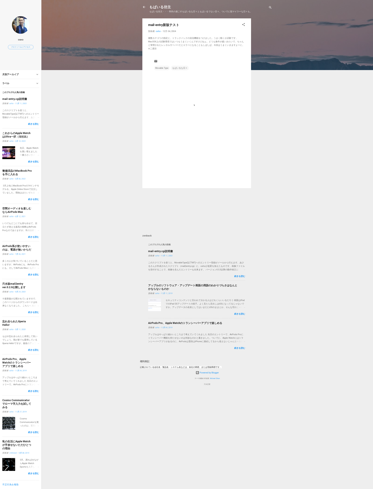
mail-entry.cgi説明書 (160, 251)
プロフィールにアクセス (20, 47)
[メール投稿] (156, 62)
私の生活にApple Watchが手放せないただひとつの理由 (16, 445)
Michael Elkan (215, 378)
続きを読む (239, 276)
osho (20, 40)
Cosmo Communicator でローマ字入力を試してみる (16, 404)
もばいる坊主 (160, 7)
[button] (243, 25)
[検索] (270, 8)
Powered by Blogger (209, 372)
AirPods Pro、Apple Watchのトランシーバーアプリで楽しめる (185, 322)
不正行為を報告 (10, 484)
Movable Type (161, 68)
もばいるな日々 (180, 68)
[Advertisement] (262, 62)
